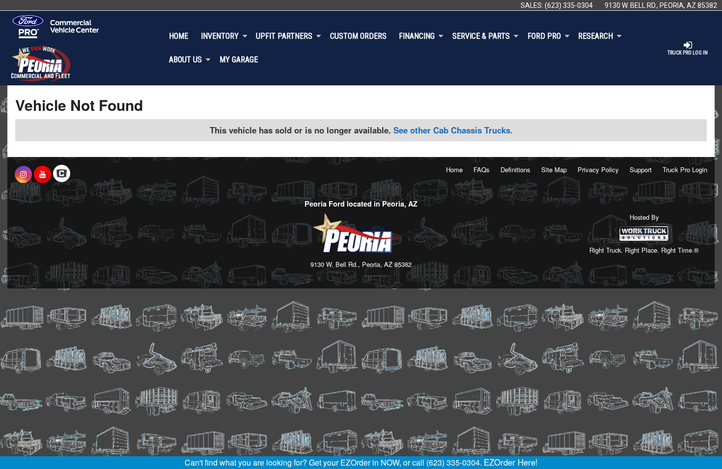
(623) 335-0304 (569, 5)
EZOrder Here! (511, 462)
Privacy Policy (598, 169)
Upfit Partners (284, 36)
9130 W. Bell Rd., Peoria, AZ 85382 (661, 5)
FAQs (481, 169)
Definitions (515, 169)
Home (178, 36)
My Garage (239, 59)
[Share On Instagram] (23, 174)
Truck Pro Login (685, 169)
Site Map (554, 169)
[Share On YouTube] (42, 174)
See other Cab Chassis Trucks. (453, 130)
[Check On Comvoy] (61, 174)
